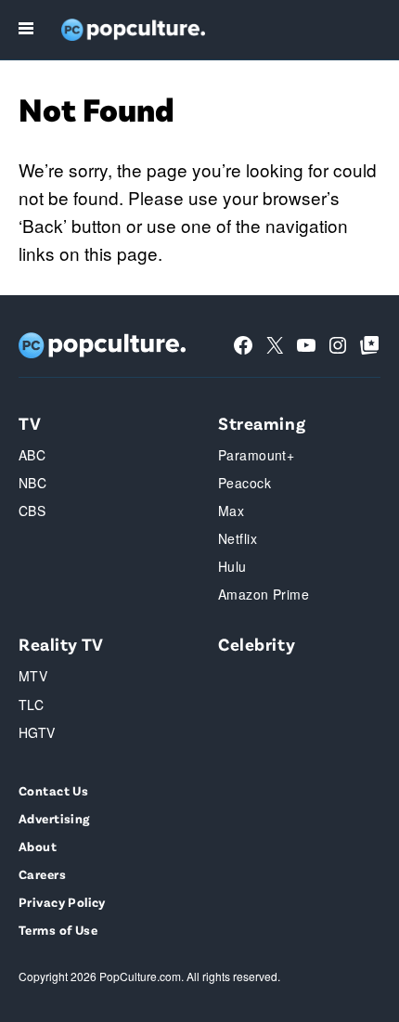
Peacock (244, 482)
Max (231, 510)
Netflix (237, 538)
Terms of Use (58, 930)
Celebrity (256, 643)
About (38, 846)
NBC (32, 482)
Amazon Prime (263, 594)
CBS (32, 510)
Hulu (232, 566)
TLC (31, 704)
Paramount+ (256, 455)
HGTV (37, 732)
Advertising (54, 818)
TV (30, 422)
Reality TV (61, 643)
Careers (42, 874)
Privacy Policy (62, 902)
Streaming (261, 422)
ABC (32, 455)
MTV (33, 675)
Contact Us (53, 790)
